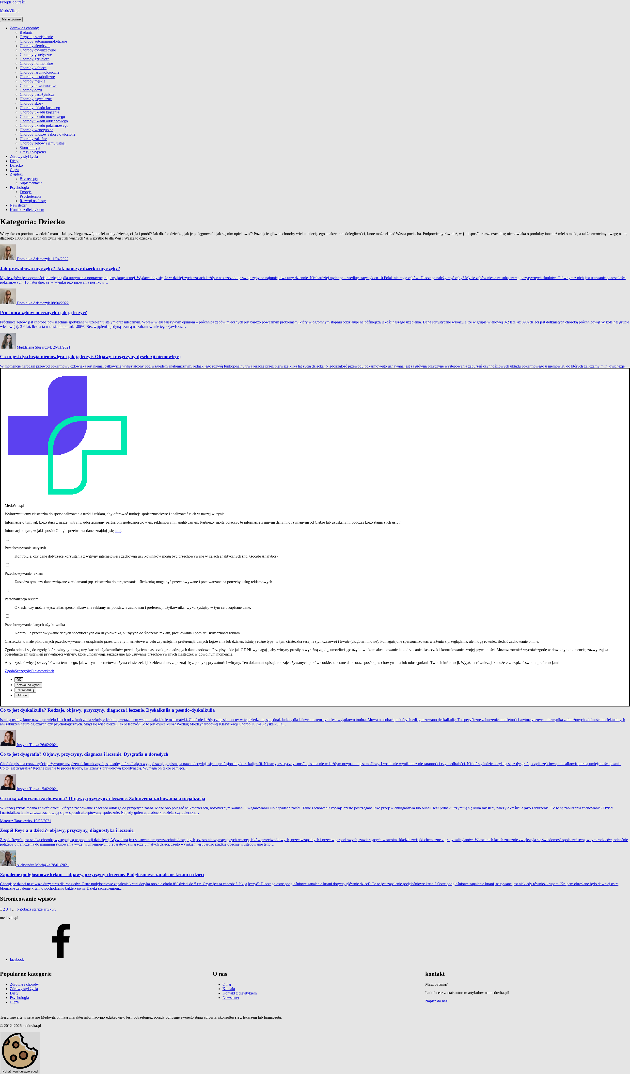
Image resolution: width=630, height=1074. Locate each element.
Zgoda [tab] (10, 671)
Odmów (21, 695)
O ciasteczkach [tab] (42, 671)
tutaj (118, 531)
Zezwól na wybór (28, 685)
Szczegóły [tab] (23, 671)
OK (18, 680)
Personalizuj (25, 690)
